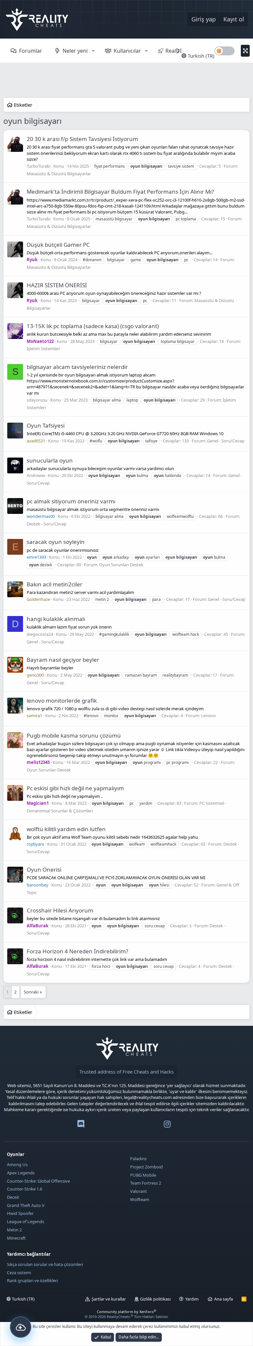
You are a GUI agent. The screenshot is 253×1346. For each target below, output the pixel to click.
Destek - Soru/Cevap (47, 524)
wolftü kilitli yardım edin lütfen (66, 829)
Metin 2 (14, 1230)
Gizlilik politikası (155, 1299)
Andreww (36, 475)
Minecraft (16, 1238)
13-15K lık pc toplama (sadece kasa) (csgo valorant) (93, 326)
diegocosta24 (40, 634)
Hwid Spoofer (20, 1213)
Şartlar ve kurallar (109, 1299)
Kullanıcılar (127, 50)
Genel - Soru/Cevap (225, 441)
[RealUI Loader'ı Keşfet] (20, 1327)
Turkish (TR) (200, 55)
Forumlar (30, 50)
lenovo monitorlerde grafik (62, 700)
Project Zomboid (146, 1167)
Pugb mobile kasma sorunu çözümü (74, 735)
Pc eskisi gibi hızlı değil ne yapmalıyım (75, 788)
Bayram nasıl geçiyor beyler (63, 659)
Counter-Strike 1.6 (24, 1189)
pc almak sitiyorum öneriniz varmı (71, 501)
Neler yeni (75, 50)
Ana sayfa (223, 1299)
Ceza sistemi (19, 1273)
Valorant (138, 1191)
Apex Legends (21, 1173)
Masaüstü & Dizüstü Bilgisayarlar (59, 174)
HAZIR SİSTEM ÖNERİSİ (57, 285)
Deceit (13, 1197)
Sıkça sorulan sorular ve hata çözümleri (45, 1264)
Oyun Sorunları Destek (121, 565)
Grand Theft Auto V (25, 1205)
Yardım (192, 1299)
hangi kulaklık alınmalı (56, 619)
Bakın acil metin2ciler (54, 584)
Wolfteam (139, 1199)
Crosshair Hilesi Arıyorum (60, 910)
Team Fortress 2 (145, 1183)
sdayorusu (37, 400)
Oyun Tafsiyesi (46, 425)
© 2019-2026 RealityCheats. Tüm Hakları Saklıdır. (127, 1316)
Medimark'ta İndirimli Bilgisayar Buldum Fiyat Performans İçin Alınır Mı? (120, 191)
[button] (93, 50)
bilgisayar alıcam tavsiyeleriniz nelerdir (77, 367)
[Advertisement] (126, 81)
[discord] (80, 1125)
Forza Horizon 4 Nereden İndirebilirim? (77, 951)
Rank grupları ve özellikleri (32, 1280)
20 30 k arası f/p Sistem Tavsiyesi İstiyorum (82, 139)
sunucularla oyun (50, 460)
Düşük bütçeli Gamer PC (58, 244)
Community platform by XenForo (126, 1311)
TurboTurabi (38, 166)
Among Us (17, 1164)
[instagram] (167, 1125)
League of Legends (25, 1221)
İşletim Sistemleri (43, 348)
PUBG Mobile (143, 1175)
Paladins (138, 1159)
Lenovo (208, 715)
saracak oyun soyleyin (56, 542)
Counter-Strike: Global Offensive (38, 1181)
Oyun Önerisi (44, 869)
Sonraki (31, 992)
